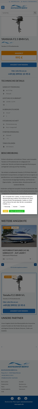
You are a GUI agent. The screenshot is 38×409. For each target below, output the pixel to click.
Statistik (15, 206)
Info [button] (9, 204)
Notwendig (7, 206)
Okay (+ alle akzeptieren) (16, 211)
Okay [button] (5, 211)
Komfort (23, 206)
